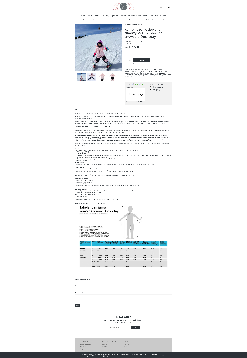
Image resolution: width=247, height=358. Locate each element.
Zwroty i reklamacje (85, 344)
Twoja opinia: (79, 293)
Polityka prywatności (85, 349)
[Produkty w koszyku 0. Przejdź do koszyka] (169, 7)
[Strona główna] (123, 6)
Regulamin (83, 346)
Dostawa (104, 344)
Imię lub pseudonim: (82, 286)
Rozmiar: (128, 52)
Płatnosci (104, 346)
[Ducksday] (135, 94)
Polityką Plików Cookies (126, 354)
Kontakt (126, 344)
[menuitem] (83, 15)
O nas (126, 346)
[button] (156, 84)
